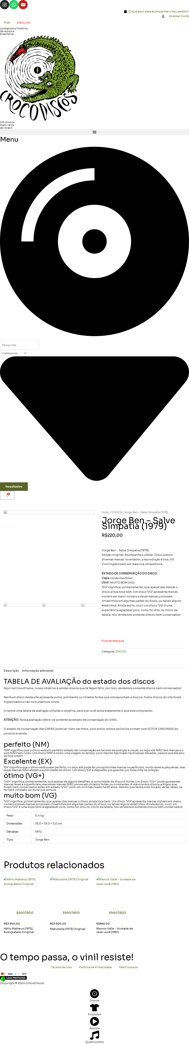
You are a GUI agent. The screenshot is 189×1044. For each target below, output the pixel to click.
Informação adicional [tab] (37, 670)
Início (105, 512)
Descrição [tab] (11, 670)
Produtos (94, 1014)
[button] (94, 132)
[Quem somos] (94, 1035)
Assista (95, 1028)
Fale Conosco (128, 967)
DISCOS (116, 512)
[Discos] (94, 993)
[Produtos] (94, 1007)
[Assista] (94, 1021)
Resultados (14, 486)
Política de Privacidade (95, 967)
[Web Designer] (4, 986)
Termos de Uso (61, 967)
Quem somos (94, 1042)
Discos (94, 1000)
